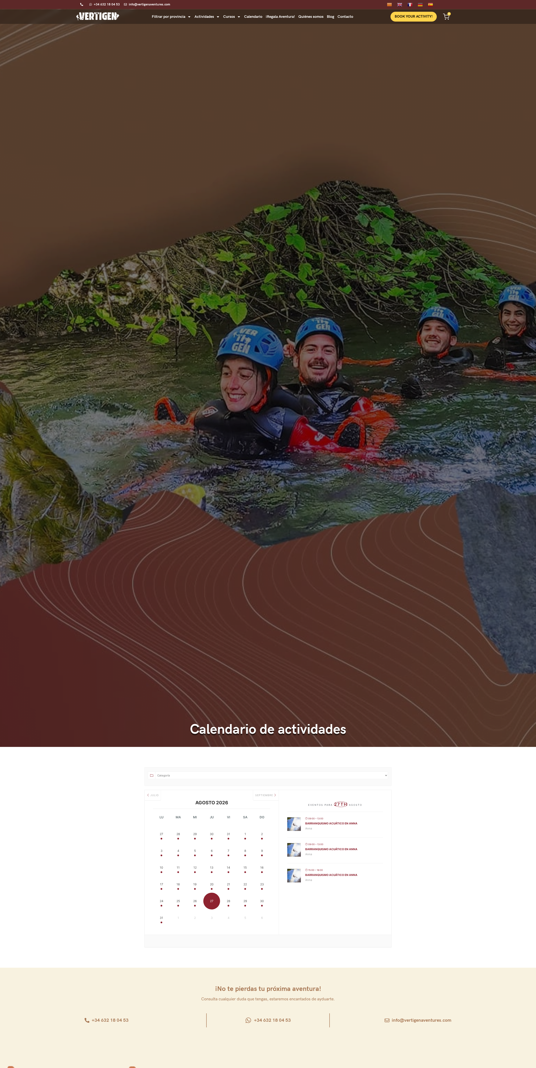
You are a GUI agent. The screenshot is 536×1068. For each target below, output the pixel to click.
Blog (330, 16)
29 (195, 834)
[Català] (392, 4)
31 (228, 834)
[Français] (412, 4)
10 (161, 867)
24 (161, 901)
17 (161, 884)
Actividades (204, 16)
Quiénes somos (310, 16)
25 (178, 901)
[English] (402, 4)
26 (195, 901)
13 (211, 867)
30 (212, 834)
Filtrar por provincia (168, 16)
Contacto (345, 16)
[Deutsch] (423, 4)
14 (228, 867)
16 (262, 867)
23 (262, 884)
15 (245, 867)
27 (161, 834)
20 (212, 884)
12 (195, 867)
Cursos (229, 16)
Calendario (253, 16)
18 (178, 884)
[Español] (433, 4)
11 (178, 867)
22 (245, 884)
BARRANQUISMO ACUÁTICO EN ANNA (331, 823)
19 (195, 884)
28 (178, 834)
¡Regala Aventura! (280, 16)
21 (228, 884)
